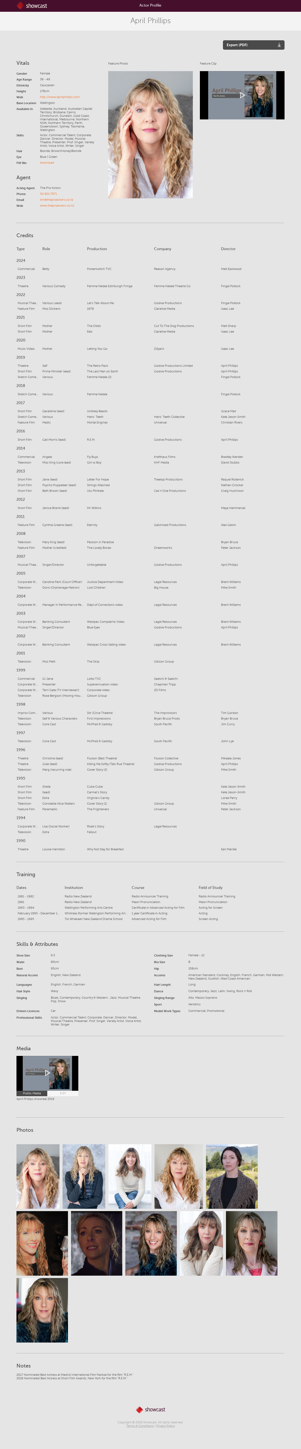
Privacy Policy (165, 1426)
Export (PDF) (237, 45)
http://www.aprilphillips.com (60, 97)
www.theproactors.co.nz (57, 205)
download (47, 162)
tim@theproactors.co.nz (56, 199)
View (38, 1177)
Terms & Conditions (140, 1426)
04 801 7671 (48, 193)
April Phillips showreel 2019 (35, 1099)
